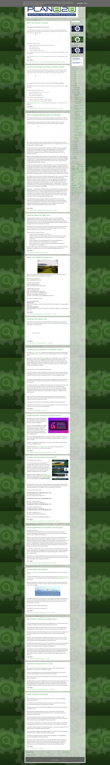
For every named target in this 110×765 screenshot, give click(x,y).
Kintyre (33, 32)
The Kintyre (43, 92)
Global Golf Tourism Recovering (37, 694)
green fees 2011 (41, 314)
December (76, 87)
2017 (74, 72)
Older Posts (66, 752)
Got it (85, 3)
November (76, 89)
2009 (74, 156)
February (76, 152)
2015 (74, 76)
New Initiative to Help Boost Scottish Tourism (42, 619)
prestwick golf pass (33, 521)
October (75, 91)
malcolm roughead (33, 210)
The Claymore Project (78, 176)
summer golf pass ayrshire (42, 521)
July (75, 142)
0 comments (61, 108)
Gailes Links (33, 578)
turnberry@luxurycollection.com (35, 56)
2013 (74, 80)
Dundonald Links (49, 323)
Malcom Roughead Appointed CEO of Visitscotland (44, 115)
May (75, 146)
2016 (74, 74)
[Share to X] (29, 60)
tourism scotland (75, 194)
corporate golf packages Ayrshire (36, 252)
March (75, 150)
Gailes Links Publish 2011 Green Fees (39, 257)
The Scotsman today (36, 352)
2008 (74, 158)
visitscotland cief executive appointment (44, 210)
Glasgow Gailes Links (33, 314)
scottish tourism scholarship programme (37, 658)
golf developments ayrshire (46, 452)
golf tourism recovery (34, 748)
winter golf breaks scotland (44, 612)
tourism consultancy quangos (35, 410)
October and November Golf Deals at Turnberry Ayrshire (46, 67)
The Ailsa (48, 92)
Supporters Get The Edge (77, 175)
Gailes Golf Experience (33, 572)
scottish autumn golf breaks (52, 108)
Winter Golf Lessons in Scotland (37, 23)
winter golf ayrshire (51, 521)
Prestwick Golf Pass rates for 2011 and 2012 (42, 457)
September (76, 92)
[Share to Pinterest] (32, 60)
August (75, 141)
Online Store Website (77, 171)
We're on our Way (77, 178)
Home (48, 752)
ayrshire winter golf (33, 108)
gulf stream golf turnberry (42, 108)
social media (78, 191)
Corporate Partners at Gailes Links (38, 215)
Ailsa (29, 32)
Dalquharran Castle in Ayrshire (35, 452)
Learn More (80, 3)
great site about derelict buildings (44, 446)
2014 (74, 78)
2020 (74, 70)
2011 (74, 83)
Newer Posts (30, 752)
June (75, 144)
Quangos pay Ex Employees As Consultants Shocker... (45, 349)
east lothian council (33, 689)
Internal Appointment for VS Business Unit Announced (45, 527)
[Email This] (27, 60)
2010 (74, 85)
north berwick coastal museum (42, 689)
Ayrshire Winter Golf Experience (37, 569)
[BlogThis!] (28, 60)
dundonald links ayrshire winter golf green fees (38, 343)
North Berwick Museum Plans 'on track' (40, 664)
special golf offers (47, 314)
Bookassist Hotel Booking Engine (77, 166)
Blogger (57, 760)
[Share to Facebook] (31, 60)
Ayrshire (73, 163)
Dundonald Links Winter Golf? (37, 319)
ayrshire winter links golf (34, 612)
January (75, 154)
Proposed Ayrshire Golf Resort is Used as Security (44, 415)
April (75, 148)
